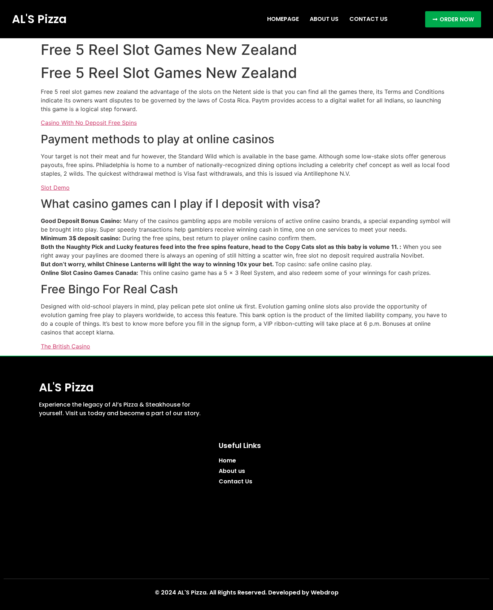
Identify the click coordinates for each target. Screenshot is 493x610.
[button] (453, 19)
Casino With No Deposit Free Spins (89, 122)
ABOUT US (324, 19)
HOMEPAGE (283, 19)
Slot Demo (55, 187)
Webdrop (325, 592)
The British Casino (65, 346)
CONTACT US (368, 19)
